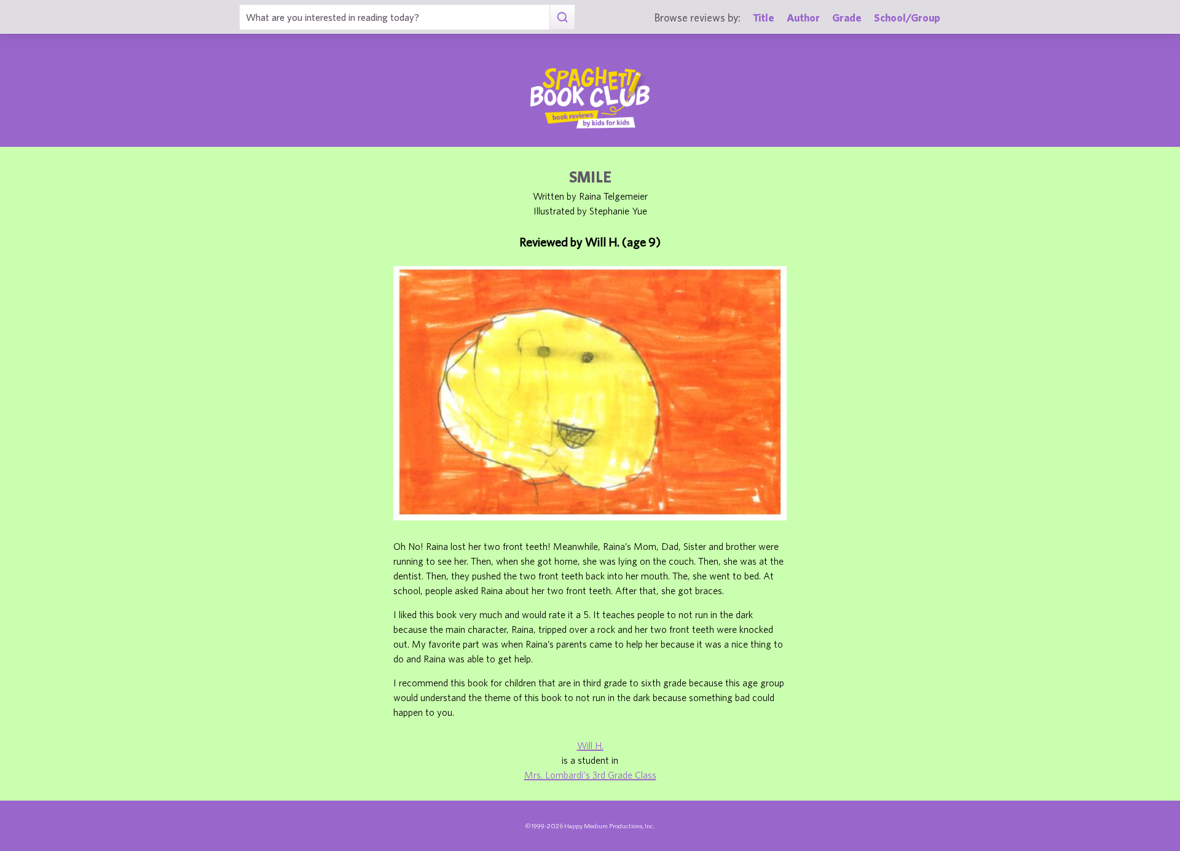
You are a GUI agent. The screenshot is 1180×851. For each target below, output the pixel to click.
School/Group (907, 17)
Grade (847, 17)
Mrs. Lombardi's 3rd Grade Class (590, 774)
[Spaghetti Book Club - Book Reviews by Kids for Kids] (590, 97)
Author (803, 17)
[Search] (562, 17)
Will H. (590, 745)
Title (763, 17)
